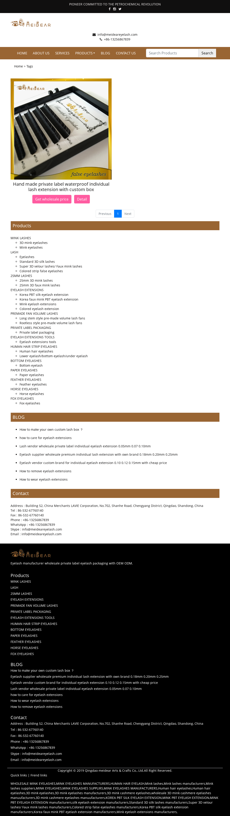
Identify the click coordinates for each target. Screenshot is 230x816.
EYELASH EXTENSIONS (27, 290)
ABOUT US (41, 53)
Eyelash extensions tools (38, 342)
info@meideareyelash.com (117, 34)
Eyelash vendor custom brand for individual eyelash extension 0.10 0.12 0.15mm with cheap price (93, 463)
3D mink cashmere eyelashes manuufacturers (70, 798)
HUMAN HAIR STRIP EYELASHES (34, 346)
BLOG (105, 53)
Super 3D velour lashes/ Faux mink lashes (51, 266)
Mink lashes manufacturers (184, 783)
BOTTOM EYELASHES (26, 361)
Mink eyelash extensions (38, 304)
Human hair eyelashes (36, 351)
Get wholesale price (52, 199)
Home (22, 53)
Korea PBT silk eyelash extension (44, 294)
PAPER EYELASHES (24, 370)
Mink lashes (154, 783)
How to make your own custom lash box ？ (51, 429)
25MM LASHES (21, 276)
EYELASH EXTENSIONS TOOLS (33, 337)
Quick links (19, 775)
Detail (82, 199)
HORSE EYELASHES (24, 389)
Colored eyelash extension (39, 309)
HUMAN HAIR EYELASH (127, 783)
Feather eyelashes (33, 384)
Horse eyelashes (32, 394)
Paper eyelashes (32, 375)
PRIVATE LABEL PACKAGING (31, 328)
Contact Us (126, 53)
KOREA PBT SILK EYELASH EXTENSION (134, 798)
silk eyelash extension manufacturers (100, 802)
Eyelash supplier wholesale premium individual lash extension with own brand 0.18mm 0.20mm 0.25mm (99, 454)
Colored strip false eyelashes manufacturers (105, 807)
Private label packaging (37, 332)
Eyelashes (27, 257)
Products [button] (84, 53)
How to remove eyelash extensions (45, 471)
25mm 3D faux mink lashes (40, 285)
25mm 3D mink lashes (36, 280)
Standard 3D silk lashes (37, 261)
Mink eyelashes (31, 247)
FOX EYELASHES (22, 398)
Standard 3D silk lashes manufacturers (158, 802)
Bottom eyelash (31, 365)
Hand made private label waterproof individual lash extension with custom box (61, 186)
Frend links (39, 775)
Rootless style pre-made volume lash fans (51, 323)
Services (62, 53)
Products (22, 226)
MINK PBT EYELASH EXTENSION (185, 798)
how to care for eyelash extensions (46, 438)
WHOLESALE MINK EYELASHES (33, 783)
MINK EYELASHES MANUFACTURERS (83, 783)
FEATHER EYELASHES (26, 379)
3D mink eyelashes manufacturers (80, 793)
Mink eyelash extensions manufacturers (147, 812)
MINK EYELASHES (49, 788)
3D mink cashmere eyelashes (129, 793)
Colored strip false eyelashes (41, 271)
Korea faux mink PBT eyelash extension (49, 299)
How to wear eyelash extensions (44, 479)
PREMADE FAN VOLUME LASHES (34, 313)
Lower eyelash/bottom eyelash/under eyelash (54, 356)
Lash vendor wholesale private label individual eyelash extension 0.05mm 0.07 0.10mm (85, 446)
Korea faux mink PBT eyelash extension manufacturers (75, 812)
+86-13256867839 (117, 39)
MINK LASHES (21, 238)
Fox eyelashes (30, 403)
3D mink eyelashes (34, 243)
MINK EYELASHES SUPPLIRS (82, 788)
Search (207, 53)
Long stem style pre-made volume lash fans (52, 318)
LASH (14, 252)
